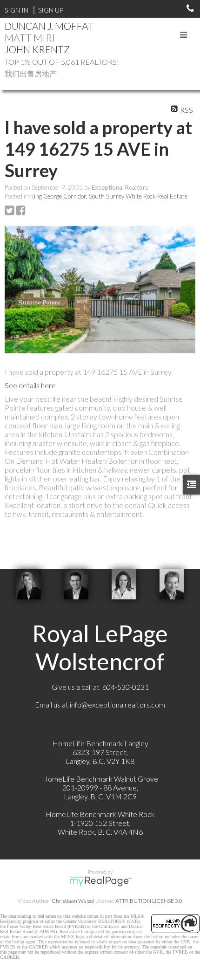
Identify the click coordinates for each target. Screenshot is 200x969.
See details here (30, 385)
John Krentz (37, 49)
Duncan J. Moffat (49, 26)
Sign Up (50, 10)
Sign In (16, 10)
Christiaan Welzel (73, 900)
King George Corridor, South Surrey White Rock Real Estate (108, 196)
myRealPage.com (100, 881)
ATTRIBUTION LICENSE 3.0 (148, 900)
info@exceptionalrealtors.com (117, 704)
